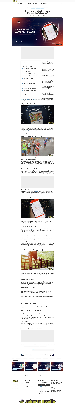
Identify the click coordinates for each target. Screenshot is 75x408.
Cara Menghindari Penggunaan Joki (28, 80)
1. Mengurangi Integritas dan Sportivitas (30, 75)
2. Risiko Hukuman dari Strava (28, 76)
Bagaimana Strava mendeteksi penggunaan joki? (31, 90)
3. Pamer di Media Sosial (27, 71)
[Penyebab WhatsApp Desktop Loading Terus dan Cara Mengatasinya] (31, 366)
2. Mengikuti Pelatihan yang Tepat (29, 83)
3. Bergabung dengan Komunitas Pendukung (30, 85)
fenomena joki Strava (25, 99)
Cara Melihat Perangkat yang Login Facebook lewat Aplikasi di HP (43, 372)
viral (34, 99)
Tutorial (20, 368)
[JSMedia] (14, 1)
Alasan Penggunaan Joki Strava (28, 66)
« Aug (39, 396)
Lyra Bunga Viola (35, 15)
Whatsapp (15, 369)
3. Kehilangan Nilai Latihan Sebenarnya (29, 78)
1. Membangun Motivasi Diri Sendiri (29, 81)
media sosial (26, 130)
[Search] (62, 3)
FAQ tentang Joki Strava (27, 86)
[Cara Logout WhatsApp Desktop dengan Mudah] (18, 366)
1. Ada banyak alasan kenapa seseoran (29, 68)
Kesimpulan (25, 94)
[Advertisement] (37, 53)
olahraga (36, 191)
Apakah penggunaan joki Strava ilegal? (29, 88)
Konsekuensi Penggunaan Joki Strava (29, 73)
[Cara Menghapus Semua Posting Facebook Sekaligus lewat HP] (57, 366)
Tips (27, 369)
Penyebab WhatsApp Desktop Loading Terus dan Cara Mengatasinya (30, 372)
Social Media (15, 368)
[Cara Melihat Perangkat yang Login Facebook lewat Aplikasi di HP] (44, 366)
